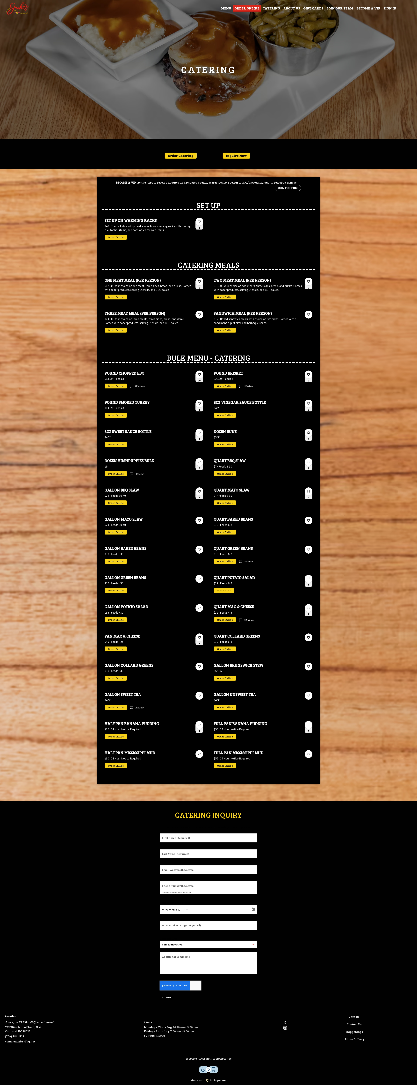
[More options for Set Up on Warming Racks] (199, 222)
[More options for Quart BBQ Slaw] (308, 462)
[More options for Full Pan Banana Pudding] (308, 725)
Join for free (288, 188)
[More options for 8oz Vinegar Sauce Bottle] (308, 404)
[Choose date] (253, 909)
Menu (226, 8)
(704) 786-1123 (14, 1036)
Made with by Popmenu (114, 1080)
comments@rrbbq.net (20, 1041)
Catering (271, 8)
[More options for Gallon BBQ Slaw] (199, 491)
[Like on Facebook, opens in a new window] (285, 1023)
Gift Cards (313, 8)
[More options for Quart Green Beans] (308, 550)
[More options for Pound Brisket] (308, 374)
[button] (154, 229)
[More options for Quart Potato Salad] (308, 579)
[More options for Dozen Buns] (308, 433)
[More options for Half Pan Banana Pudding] (199, 725)
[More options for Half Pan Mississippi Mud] (199, 754)
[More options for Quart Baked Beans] (308, 520)
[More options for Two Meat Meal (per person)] (308, 281)
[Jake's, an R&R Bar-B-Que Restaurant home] (17, 8)
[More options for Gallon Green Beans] (199, 579)
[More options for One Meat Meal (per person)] (199, 281)
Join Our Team (340, 8)
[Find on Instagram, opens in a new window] (285, 1028)
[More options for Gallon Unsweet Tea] (308, 696)
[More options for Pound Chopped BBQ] (199, 374)
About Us (291, 8)
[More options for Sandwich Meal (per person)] (308, 315)
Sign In (390, 8)
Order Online (247, 8)
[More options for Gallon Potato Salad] (199, 608)
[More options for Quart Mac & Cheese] (308, 608)
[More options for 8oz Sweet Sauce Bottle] (199, 433)
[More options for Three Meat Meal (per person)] (199, 315)
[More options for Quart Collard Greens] (308, 637)
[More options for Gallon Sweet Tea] (199, 696)
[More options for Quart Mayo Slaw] (308, 491)
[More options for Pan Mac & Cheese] (199, 637)
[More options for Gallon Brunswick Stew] (308, 666)
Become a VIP (368, 8)
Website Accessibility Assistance (208, 1058)
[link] (116, 237)
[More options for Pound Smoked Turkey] (199, 404)
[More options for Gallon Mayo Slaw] (199, 520)
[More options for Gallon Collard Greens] (199, 666)
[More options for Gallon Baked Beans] (199, 550)
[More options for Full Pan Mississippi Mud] (308, 754)
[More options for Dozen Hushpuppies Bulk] (199, 462)
